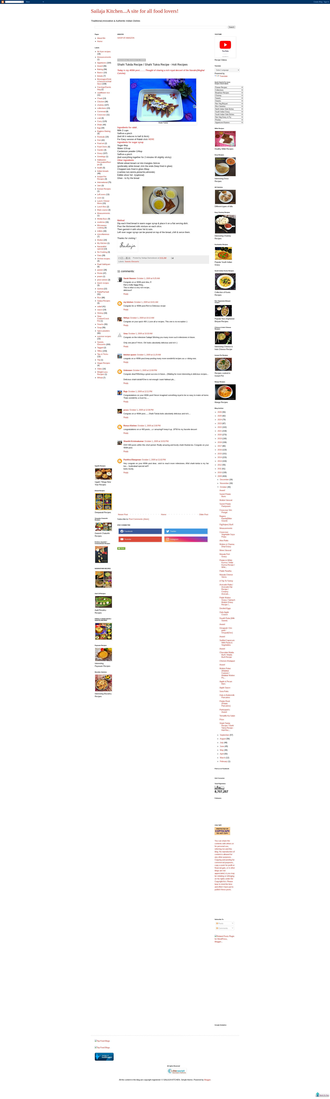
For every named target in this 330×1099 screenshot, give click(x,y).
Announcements (104, 57)
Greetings (101, 156)
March (223, 758)
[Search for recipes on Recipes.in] (102, 1041)
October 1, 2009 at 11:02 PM (154, 460)
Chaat (99, 98)
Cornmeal (101, 111)
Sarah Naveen (129, 278)
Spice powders (103, 331)
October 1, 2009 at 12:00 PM (145, 370)
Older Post (203, 514)
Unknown (127, 370)
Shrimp (100, 313)
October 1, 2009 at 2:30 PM (149, 425)
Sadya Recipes (103, 301)
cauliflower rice (103, 93)
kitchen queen (129, 355)
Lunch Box (101, 207)
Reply (125, 294)
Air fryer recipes (104, 51)
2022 (220, 427)
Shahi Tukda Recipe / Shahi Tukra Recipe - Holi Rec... (227, 726)
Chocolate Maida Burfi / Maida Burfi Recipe (227, 654)
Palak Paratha (225, 571)
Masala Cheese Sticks (226, 576)
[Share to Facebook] (127, 258)
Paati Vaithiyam (103, 264)
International (102, 182)
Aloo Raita (224, 540)
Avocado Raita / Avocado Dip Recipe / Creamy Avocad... (226, 589)
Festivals (101, 137)
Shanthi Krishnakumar (133, 441)
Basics (100, 72)
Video (99, 369)
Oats (99, 255)
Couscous (101, 115)
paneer (100, 270)
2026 (220, 412)
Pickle (99, 273)
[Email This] (119, 258)
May (222, 750)
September (225, 735)
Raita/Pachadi (103, 292)
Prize (222, 719)
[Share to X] (124, 258)
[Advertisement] (164, 49)
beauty (100, 76)
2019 (220, 438)
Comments (223, 928)
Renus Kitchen (130, 425)
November (224, 483)
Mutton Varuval (226, 500)
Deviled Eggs (225, 608)
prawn (99, 276)
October (223, 487)
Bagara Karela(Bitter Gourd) (226, 518)
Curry (99, 121)
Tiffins (99, 351)
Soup (99, 327)
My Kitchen (102, 243)
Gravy (99, 153)
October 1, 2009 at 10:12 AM (142, 318)
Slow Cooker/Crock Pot (103, 318)
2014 (220, 457)
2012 (220, 465)
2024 (220, 419)
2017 (220, 446)
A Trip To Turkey (226, 581)
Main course (102, 210)
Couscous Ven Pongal (226, 511)
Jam (99, 185)
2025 (220, 416)
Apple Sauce (225, 688)
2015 (220, 453)
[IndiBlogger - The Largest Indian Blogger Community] (104, 1060)
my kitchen (128, 302)
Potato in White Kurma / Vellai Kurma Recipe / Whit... (227, 563)
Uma (125, 333)
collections (101, 108)
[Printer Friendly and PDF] (121, 549)
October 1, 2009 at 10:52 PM (157, 441)
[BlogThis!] (122, 258)
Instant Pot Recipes (101, 177)
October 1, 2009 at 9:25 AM (148, 278)
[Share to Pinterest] (129, 258)
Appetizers (101, 63)
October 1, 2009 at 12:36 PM (141, 410)
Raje (125, 391)
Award (100, 66)
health (99, 168)
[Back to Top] (322, 1095)
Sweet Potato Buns (225, 495)
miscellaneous (103, 234)
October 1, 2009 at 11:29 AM (149, 355)
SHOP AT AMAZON (125, 38)
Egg (99, 128)
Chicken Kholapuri (227, 661)
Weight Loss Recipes (102, 373)
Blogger (207, 1080)
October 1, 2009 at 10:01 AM (146, 302)
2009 (220, 476)
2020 (220, 435)
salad (99, 306)
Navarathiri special (101, 247)
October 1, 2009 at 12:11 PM (140, 391)
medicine (101, 222)
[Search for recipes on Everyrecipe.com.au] (102, 1047)
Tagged (100, 347)
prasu (126, 410)
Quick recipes (103, 283)
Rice (99, 297)
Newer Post (123, 514)
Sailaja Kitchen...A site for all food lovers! (134, 11)
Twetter (172, 531)
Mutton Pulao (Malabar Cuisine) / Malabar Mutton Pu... (227, 673)
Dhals (99, 125)
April (222, 754)
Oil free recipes (103, 259)
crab (99, 118)
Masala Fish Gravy (225, 555)
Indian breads (103, 171)
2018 (220, 442)
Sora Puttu (224, 691)
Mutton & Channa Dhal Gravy (227, 545)
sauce (99, 310)
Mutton (100, 240)
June (222, 746)
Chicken (100, 101)
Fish (99, 140)
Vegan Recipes (103, 363)
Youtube (127, 539)
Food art (100, 143)
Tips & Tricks (102, 354)
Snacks (100, 324)
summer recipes (104, 336)
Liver (99, 198)
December (224, 479)
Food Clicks (102, 147)
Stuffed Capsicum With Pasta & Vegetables (227, 642)
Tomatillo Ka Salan (227, 716)
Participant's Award (225, 711)
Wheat (100, 378)
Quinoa (100, 289)
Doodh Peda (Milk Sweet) (227, 619)
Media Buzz (102, 219)
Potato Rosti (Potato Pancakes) (225, 703)
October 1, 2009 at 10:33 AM (140, 333)
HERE (151, 139)
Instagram (173, 539)
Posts (220, 923)
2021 (220, 431)
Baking (100, 69)
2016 (220, 450)
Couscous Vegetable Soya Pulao (227, 534)
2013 (220, 461)
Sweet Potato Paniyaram (225, 505)
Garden (100, 150)
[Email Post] (172, 258)
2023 (220, 423)
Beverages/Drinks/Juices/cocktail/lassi (104, 81)
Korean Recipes (104, 189)
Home (163, 514)
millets (100, 231)
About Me (101, 38)
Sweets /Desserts (132, 262)
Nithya (126, 318)
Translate (224, 76)
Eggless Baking (103, 131)
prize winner (102, 280)
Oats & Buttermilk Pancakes (227, 696)
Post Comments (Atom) (139, 519)
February (224, 761)
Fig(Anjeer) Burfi (226, 524)
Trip (98, 360)
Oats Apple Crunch (224, 613)
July (222, 742)
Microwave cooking (101, 226)
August (223, 739)
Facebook (128, 531)
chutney (100, 105)
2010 (220, 472)
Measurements (103, 213)
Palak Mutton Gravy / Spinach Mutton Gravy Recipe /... (227, 601)
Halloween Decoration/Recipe (104, 162)
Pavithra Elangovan (132, 460)
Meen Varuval (225, 550)
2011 (220, 469)
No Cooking (102, 252)
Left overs (101, 194)
